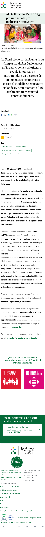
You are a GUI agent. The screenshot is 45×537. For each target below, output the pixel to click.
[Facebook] (3, 526)
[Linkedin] (27, 526)
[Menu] (42, 5)
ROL (1, 500)
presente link (16, 327)
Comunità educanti (20, 146)
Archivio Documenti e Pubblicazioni (12, 487)
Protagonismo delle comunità (10, 154)
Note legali (26, 511)
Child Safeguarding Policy (8, 490)
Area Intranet (4, 504)
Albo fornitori (4, 507)
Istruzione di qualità (24, 150)
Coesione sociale (7, 146)
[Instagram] (19, 526)
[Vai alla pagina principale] (11, 5)
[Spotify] (43, 526)
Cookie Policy (15, 511)
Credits (33, 511)
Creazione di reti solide (9, 150)
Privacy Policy (4, 511)
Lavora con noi (5, 497)
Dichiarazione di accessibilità (10, 494)
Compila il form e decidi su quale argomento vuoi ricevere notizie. (19, 430)
